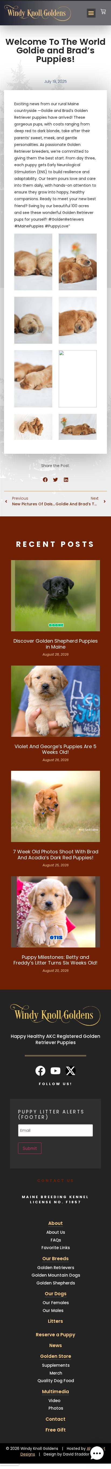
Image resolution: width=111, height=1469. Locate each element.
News (55, 1345)
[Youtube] (55, 1071)
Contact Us (55, 1180)
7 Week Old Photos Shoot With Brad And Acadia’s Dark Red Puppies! (55, 854)
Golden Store (55, 1356)
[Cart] (103, 8)
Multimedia (55, 1391)
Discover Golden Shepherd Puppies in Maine (55, 644)
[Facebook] (40, 1071)
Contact (55, 1419)
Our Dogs (56, 1293)
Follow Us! (55, 1083)
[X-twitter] (70, 1071)
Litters (55, 1321)
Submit (30, 1148)
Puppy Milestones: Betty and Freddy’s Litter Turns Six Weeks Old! (55, 960)
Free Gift (56, 1430)
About (55, 1223)
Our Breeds (55, 1258)
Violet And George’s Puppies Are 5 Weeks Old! (55, 749)
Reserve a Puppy (55, 1334)
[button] (91, 13)
